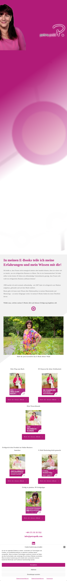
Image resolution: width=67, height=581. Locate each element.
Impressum (50, 578)
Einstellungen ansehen (33, 574)
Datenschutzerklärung (22, 578)
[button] (64, 547)
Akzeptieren (33, 565)
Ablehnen (33, 569)
